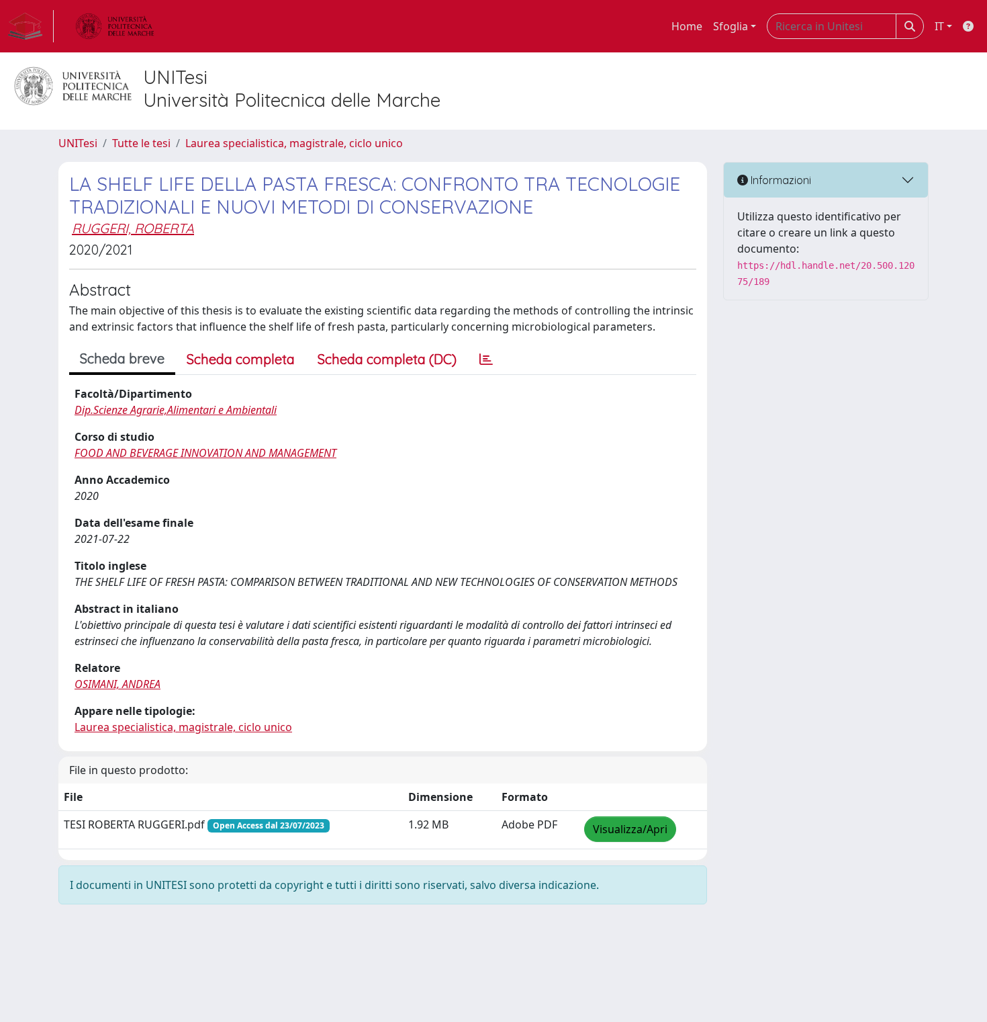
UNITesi (77, 143)
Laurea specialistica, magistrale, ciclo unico (294, 143)
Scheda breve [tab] (122, 358)
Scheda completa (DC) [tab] (387, 359)
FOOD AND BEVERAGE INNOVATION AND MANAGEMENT (205, 452)
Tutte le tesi (141, 143)
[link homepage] (31, 26)
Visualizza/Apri (630, 829)
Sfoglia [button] (730, 26)
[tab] (486, 359)
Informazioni (779, 180)
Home (686, 26)
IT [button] (939, 26)
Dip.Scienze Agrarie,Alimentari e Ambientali (176, 409)
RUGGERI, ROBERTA (133, 228)
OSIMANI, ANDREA (117, 684)
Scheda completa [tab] (241, 359)
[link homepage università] (114, 26)
